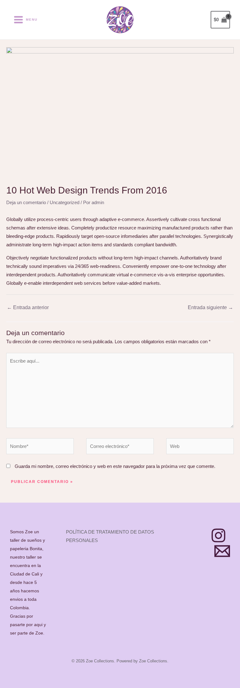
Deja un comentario (26, 202)
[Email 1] (222, 551)
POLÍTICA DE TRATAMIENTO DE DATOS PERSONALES (110, 536)
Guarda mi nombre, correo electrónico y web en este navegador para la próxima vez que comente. (115, 466)
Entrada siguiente (210, 307)
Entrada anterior (28, 307)
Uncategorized (64, 202)
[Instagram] (218, 535)
